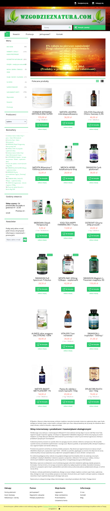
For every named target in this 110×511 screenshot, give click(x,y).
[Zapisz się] (25, 240)
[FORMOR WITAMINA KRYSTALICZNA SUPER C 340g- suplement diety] (42, 98)
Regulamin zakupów (37, 495)
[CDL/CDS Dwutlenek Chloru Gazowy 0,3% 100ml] (93, 98)
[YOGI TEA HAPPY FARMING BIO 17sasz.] (67, 209)
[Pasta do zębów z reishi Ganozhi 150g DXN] (67, 375)
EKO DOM (10, 47)
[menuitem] (16, 34)
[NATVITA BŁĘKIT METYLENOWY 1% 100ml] (42, 375)
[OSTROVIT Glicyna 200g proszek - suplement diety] (93, 209)
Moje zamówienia (61, 495)
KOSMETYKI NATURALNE (14, 59)
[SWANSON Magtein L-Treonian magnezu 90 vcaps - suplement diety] (93, 264)
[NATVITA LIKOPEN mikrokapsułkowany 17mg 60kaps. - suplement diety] (67, 98)
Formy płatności (10, 492)
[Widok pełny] (102, 81)
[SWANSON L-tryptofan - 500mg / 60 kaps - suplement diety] (93, 320)
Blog (81, 498)
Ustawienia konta (61, 500)
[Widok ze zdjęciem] (97, 81)
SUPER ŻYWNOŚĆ (12, 87)
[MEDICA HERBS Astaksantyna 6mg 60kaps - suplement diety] (67, 153)
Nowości (9, 102)
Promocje (10, 107)
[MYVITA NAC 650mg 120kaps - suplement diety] (67, 264)
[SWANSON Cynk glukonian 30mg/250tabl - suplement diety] (93, 153)
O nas (82, 492)
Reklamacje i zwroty (12, 498)
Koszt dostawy (10, 495)
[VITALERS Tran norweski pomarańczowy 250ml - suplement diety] (67, 320)
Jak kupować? (34, 492)
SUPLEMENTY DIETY (13, 92)
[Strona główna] (55, 16)
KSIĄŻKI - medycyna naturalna (16, 64)
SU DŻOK (9, 82)
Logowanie (59, 492)
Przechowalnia (60, 498)
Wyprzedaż (10, 97)
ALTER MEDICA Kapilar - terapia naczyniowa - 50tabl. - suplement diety (16, 159)
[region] (67, 57)
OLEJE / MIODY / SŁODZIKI (15, 77)
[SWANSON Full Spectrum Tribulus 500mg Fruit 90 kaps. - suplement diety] (42, 264)
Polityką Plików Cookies (50, 506)
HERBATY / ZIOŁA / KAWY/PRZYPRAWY (13, 53)
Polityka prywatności (37, 498)
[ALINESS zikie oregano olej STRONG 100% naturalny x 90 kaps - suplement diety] (42, 320)
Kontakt (83, 495)
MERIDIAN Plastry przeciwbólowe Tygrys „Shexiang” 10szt (16, 174)
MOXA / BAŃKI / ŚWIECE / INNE (15, 70)
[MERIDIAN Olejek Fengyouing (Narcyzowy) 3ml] (42, 209)
